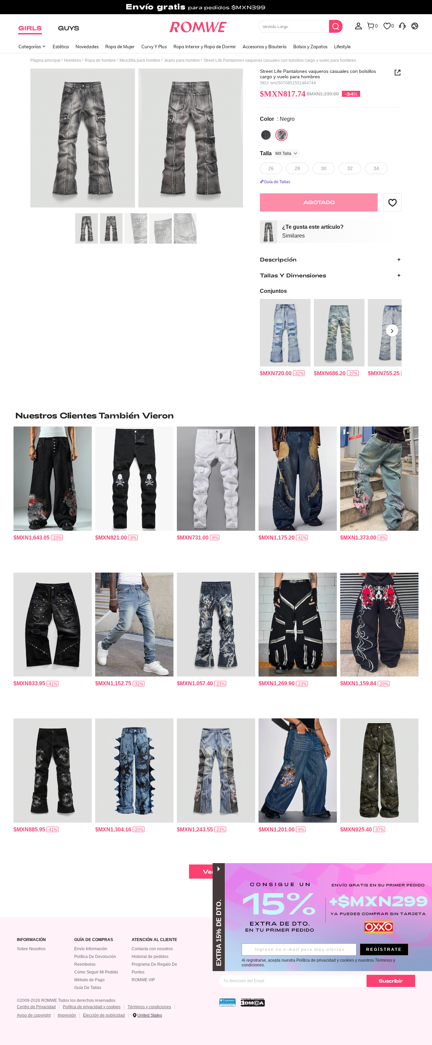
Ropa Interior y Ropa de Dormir (204, 46)
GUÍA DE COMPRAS (93, 940)
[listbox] (358, 25)
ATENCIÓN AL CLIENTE (154, 940)
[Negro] (266, 135)
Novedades (87, 46)
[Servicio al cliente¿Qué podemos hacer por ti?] (402, 26)
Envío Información (90, 948)
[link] (216, 8)
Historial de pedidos (150, 956)
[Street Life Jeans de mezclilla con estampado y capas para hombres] (216, 625)
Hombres (72, 60)
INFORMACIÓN (31, 940)
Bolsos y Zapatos (310, 46)
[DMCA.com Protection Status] (253, 1002)
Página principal (45, 60)
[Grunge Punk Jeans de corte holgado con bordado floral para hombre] (379, 479)
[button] (392, 202)
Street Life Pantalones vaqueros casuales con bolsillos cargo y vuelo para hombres (318, 73)
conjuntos (273, 291)
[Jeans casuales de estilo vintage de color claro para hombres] (339, 332)
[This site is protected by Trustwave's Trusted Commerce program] (227, 1002)
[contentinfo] (276, 373)
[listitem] (285, 338)
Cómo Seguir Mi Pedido (96, 972)
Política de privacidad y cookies (91, 1007)
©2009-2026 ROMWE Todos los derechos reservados (66, 1000)
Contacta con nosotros (152, 948)
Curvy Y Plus (154, 46)
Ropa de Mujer (120, 46)
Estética (61, 46)
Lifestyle (342, 46)
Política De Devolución (95, 956)
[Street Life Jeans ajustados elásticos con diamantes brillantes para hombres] (134, 625)
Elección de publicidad (104, 1015)
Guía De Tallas (87, 987)
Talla (275, 153)
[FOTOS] (136, 139)
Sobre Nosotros (31, 948)
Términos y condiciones (149, 1007)
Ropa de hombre (100, 60)
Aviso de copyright (34, 1015)
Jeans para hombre (182, 60)
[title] (216, 415)
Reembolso (85, 964)
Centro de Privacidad (36, 1007)
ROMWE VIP (143, 980)
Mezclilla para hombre (139, 60)
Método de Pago (89, 980)
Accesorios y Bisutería (265, 46)
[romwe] (197, 25)
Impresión (67, 1015)
